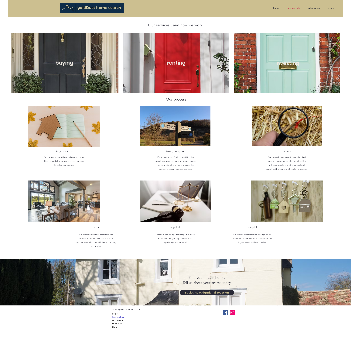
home (115, 313)
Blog (114, 327)
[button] (64, 63)
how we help (118, 317)
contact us (117, 323)
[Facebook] (225, 312)
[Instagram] (232, 312)
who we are (117, 320)
